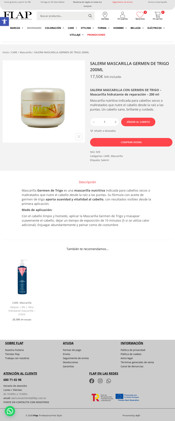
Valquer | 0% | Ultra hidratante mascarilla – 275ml (22, 311)
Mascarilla (26, 52)
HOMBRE (118, 28)
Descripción (87, 182)
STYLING (86, 28)
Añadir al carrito (138, 122)
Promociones (96, 34)
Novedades (34, 28)
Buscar (90, 15)
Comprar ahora (131, 142)
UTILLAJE (75, 34)
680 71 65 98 (12, 380)
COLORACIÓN (53, 28)
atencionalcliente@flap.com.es (28, 398)
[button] (4, 21)
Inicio (6, 52)
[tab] (87, 182)
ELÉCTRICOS (154, 28)
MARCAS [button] (15, 28)
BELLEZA (136, 28)
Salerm (105, 160)
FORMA (102, 28)
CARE (71, 28)
